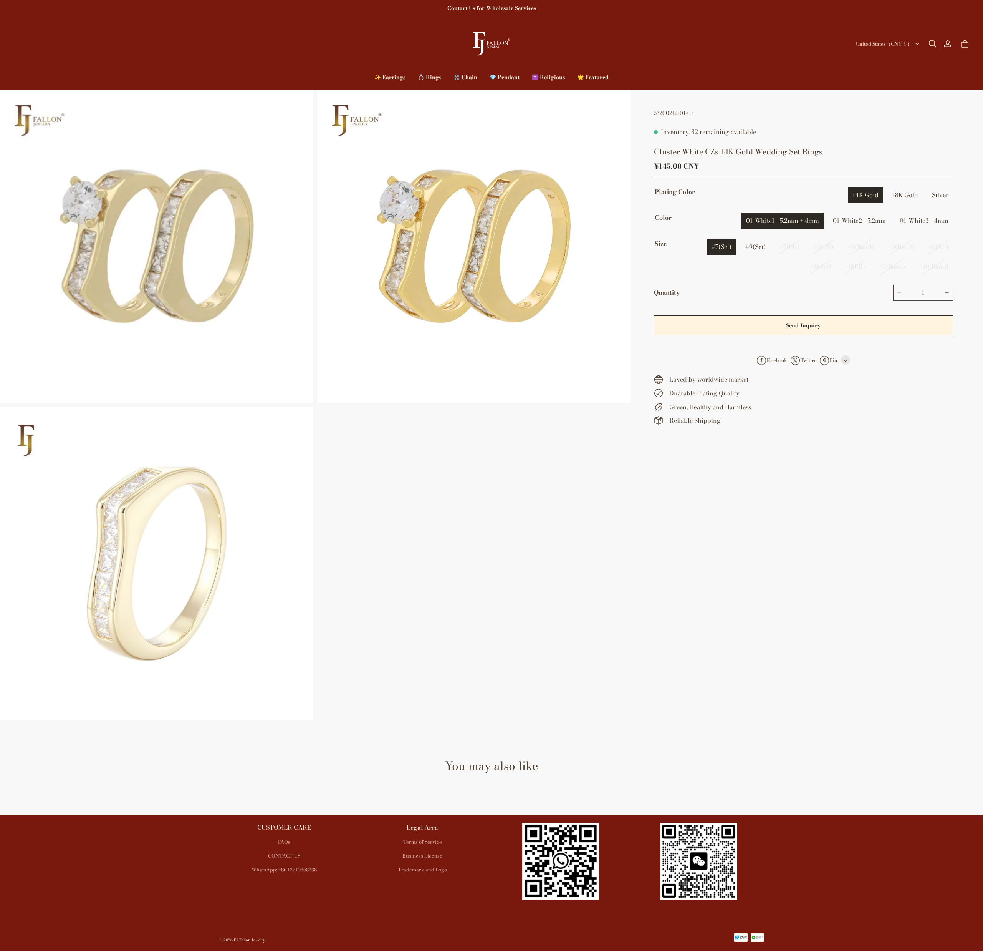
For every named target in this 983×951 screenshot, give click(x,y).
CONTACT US (284, 856)
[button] (932, 43)
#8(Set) (821, 266)
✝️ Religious (548, 77)
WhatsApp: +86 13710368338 (284, 869)
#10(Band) (933, 266)
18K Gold (905, 194)
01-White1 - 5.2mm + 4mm (782, 220)
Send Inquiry (803, 325)
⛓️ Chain (465, 77)
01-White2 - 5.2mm (859, 220)
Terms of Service (422, 842)
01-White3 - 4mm (924, 220)
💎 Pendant (505, 77)
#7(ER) (789, 246)
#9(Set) (755, 246)
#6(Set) (938, 246)
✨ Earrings (389, 77)
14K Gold (865, 194)
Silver (940, 194)
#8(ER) (855, 266)
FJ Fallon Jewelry (249, 940)
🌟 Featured (593, 77)
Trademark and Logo (422, 869)
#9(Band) (901, 246)
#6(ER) (823, 246)
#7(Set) (721, 246)
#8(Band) (860, 246)
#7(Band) (892, 266)
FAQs (284, 842)
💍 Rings (429, 77)
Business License (422, 856)
